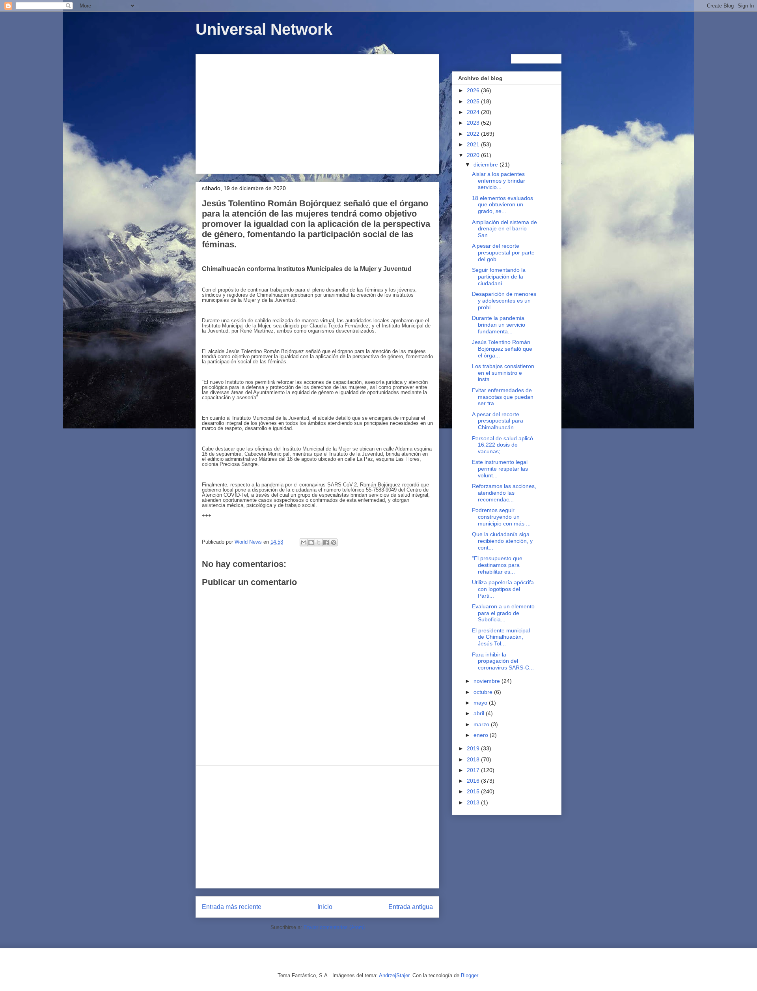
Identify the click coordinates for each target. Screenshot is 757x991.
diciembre (487, 164)
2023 (474, 123)
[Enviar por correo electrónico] (304, 542)
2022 (474, 134)
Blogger (469, 975)
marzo (482, 724)
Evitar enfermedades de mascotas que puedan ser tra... (502, 397)
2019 (474, 748)
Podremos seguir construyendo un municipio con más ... (501, 517)
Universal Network (264, 29)
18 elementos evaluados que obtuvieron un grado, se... (502, 205)
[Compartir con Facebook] (326, 542)
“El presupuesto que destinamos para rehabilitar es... (497, 565)
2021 (474, 144)
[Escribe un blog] (311, 542)
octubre (484, 692)
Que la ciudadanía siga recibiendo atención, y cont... (502, 541)
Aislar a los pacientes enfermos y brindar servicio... (498, 181)
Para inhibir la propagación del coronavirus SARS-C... (503, 661)
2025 (474, 101)
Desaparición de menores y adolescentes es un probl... (504, 300)
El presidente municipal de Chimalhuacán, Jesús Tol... (501, 637)
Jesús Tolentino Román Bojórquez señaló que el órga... (502, 349)
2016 (474, 781)
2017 (474, 770)
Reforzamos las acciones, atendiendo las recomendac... (504, 493)
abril (480, 713)
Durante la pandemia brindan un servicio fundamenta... (498, 325)
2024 (474, 112)
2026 (474, 90)
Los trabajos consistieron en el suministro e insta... (503, 373)
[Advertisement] (317, 112)
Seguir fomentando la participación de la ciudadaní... (499, 276)
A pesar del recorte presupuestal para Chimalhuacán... (497, 421)
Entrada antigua (410, 906)
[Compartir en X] (319, 542)
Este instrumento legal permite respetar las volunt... (500, 469)
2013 (474, 802)
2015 (474, 791)
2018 (474, 759)
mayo (481, 702)
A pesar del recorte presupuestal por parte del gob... (503, 252)
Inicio (324, 906)
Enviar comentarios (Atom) (334, 927)
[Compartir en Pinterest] (333, 542)
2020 (474, 155)
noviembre (488, 681)
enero (482, 735)
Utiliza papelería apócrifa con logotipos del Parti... (503, 589)
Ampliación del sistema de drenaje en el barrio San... (504, 229)
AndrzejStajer (394, 975)
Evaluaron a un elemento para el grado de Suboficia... (503, 613)
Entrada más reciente (231, 906)
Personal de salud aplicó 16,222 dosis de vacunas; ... (502, 445)
